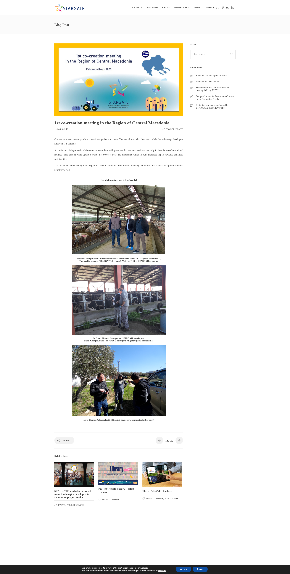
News (197, 7)
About (135, 7)
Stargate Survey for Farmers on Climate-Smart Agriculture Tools (215, 97)
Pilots (165, 7)
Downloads (180, 7)
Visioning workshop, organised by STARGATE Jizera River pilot (212, 106)
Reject (200, 569)
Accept (183, 569)
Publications (171, 499)
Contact (209, 7)
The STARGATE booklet (208, 81)
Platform (152, 7)
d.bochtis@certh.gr (30, 548)
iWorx (265, 541)
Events (62, 505)
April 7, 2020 (62, 129)
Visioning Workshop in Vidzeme (211, 75)
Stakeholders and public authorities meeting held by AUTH (212, 89)
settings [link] (162, 570)
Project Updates (174, 129)
